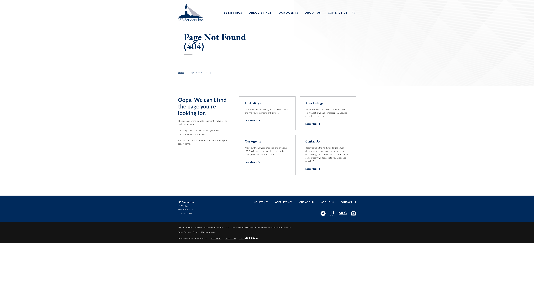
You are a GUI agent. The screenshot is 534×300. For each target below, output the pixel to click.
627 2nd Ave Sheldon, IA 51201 (186, 208)
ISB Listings (232, 12)
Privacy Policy (216, 238)
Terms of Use (230, 238)
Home (181, 72)
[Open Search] (354, 12)
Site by (242, 238)
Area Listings (260, 12)
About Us (313, 12)
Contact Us (338, 12)
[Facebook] (323, 213)
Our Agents (288, 12)
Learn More (251, 120)
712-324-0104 (185, 213)
